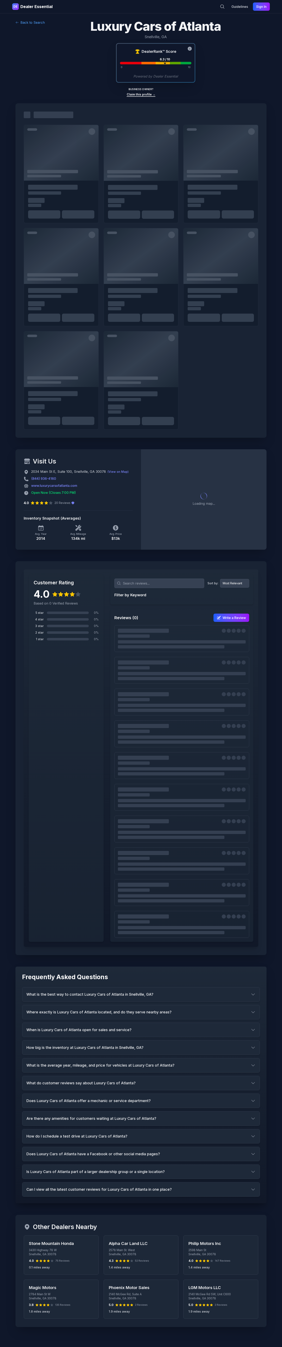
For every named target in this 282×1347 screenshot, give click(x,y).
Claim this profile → (141, 94)
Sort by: (212, 583)
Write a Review (234, 618)
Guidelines (239, 7)
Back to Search (32, 22)
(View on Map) (118, 471)
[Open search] (222, 6)
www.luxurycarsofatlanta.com (54, 486)
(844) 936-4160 (43, 478)
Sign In (261, 7)
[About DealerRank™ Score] (189, 48)
